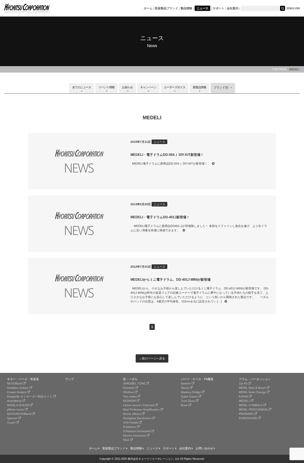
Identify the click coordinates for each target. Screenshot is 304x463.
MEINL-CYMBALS (251, 405)
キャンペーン (148, 87)
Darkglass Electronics (137, 418)
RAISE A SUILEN (18, 405)
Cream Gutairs (17, 392)
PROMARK (246, 413)
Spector (12, 418)
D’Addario (130, 426)
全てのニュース (81, 87)
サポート (218, 8)
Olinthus (129, 392)
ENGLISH (293, 8)
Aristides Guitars (18, 387)
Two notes (130, 396)
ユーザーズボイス (174, 87)
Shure (185, 387)
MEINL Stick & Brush (253, 387)
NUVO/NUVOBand (19, 413)
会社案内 (232, 8)
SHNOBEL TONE (134, 383)
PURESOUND (248, 418)
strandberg (14, 400)
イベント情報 (106, 87)
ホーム (148, 8)
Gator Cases (189, 396)
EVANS (244, 396)
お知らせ (127, 87)
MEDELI (244, 400)
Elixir (126, 440)
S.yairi (11, 422)
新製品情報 (199, 87)
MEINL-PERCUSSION (253, 409)
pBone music (16, 409)
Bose (184, 405)
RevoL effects (132, 413)
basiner (186, 383)
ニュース (202, 8)
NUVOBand (15, 383)
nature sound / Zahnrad (139, 405)
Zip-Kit (243, 383)
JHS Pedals (131, 422)
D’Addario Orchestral (137, 431)
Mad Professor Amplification (141, 409)
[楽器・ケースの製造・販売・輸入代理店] (27, 11)
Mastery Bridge (191, 392)
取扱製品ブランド (166, 8)
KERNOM (129, 400)
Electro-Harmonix (135, 435)
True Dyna (188, 400)
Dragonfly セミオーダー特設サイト (30, 396)
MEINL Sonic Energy (253, 392)
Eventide (129, 387)
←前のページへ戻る (152, 358)
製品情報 (186, 8)
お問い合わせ (205, 448)
